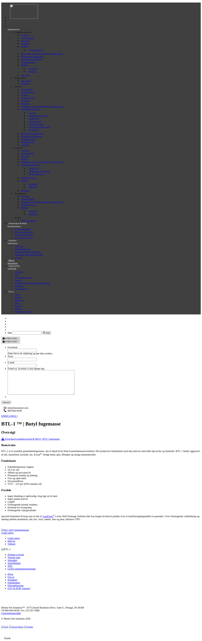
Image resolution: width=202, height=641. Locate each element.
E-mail (11, 362)
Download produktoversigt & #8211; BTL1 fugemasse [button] (32, 439)
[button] (7, 533)
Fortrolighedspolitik (11, 613)
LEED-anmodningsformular (22, 568)
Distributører (14, 582)
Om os (11, 577)
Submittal (12, 560)
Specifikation (14, 563)
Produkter (12, 580)
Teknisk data (14, 557)
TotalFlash (48, 516)
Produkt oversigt (16, 554)
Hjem (10, 574)
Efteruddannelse (16, 585)
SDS (10, 566)
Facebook (12, 347)
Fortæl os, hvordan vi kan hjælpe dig (26, 368)
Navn (10, 356)
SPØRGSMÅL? (12, 338)
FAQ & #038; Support (19, 588)
